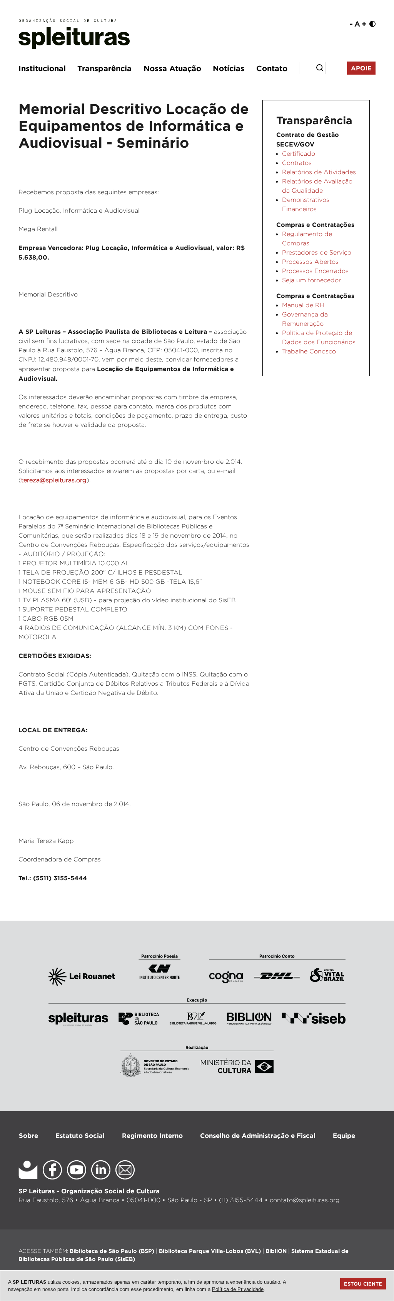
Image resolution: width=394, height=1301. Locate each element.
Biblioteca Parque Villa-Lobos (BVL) (210, 1251)
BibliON (276, 1251)
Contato (271, 68)
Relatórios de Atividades (319, 172)
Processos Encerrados (315, 271)
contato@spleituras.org (305, 1200)
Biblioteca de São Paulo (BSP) (112, 1251)
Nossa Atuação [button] (172, 68)
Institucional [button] (42, 68)
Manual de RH (303, 305)
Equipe (344, 1135)
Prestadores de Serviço (316, 252)
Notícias (228, 68)
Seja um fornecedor (311, 280)
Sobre (28, 1135)
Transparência (104, 68)
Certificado (298, 153)
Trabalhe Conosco (309, 351)
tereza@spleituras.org (54, 480)
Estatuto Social (80, 1135)
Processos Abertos (310, 261)
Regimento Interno (152, 1135)
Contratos (297, 163)
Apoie (361, 68)
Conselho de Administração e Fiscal (258, 1135)
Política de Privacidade (238, 1289)
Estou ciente (363, 1283)
